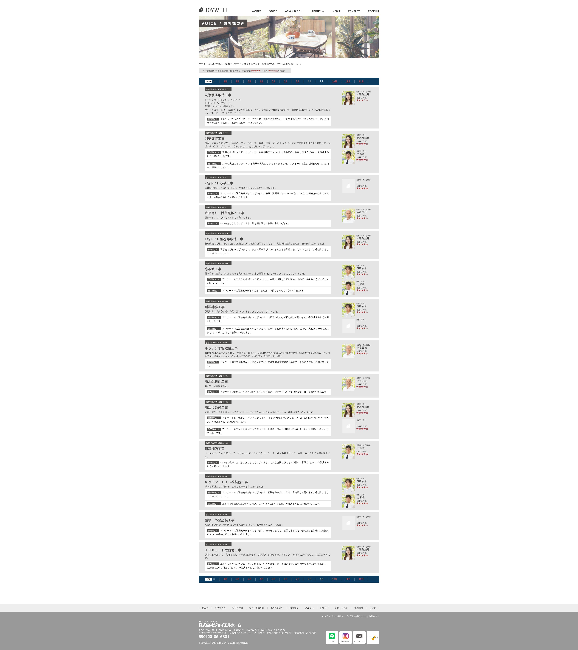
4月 (261, 81)
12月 (361, 81)
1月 (225, 81)
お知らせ (324, 608)
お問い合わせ (341, 608)
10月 (334, 81)
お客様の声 (220, 608)
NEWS (336, 11)
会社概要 (294, 608)
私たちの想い (277, 608)
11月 (347, 81)
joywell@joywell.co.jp (216, 632)
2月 (237, 81)
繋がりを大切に (256, 608)
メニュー (309, 608)
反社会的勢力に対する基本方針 (364, 616)
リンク (373, 608)
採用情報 (358, 608)
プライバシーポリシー (334, 616)
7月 (298, 81)
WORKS (256, 11)
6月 (285, 81)
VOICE (273, 11)
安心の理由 (237, 608)
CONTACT (354, 11)
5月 (273, 81)
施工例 (205, 608)
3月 (249, 81)
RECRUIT (373, 11)
